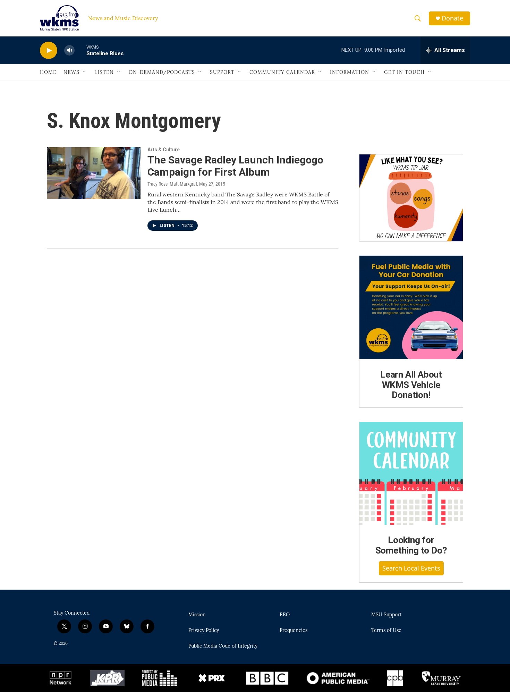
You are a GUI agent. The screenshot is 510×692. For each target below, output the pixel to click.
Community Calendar (282, 72)
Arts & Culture (163, 149)
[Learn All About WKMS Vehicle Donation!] (411, 307)
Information (349, 72)
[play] (48, 50)
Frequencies (293, 630)
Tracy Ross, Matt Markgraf (172, 184)
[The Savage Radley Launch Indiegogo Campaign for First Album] (94, 173)
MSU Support (386, 615)
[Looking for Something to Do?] (411, 473)
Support (222, 72)
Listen (104, 72)
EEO (285, 615)
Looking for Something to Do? (411, 545)
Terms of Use (386, 630)
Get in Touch (404, 72)
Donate (452, 18)
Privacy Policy (203, 630)
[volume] (69, 50)
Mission (197, 615)
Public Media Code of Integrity (222, 646)
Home (48, 72)
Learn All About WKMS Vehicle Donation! (411, 384)
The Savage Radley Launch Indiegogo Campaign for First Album (235, 166)
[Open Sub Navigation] (84, 72)
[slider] (80, 50)
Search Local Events (411, 568)
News (71, 72)
